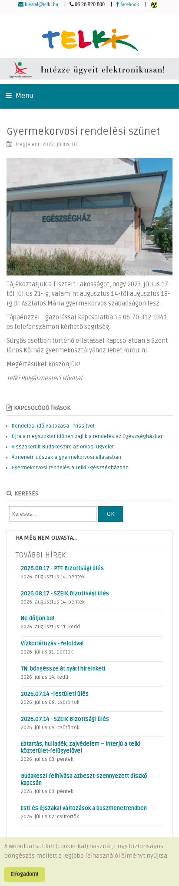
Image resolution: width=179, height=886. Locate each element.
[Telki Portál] (90, 36)
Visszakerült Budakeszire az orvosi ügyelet (63, 447)
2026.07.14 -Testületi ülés (55, 693)
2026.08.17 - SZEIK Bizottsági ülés (65, 593)
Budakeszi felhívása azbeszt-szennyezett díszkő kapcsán (84, 779)
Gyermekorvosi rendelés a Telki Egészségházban (70, 468)
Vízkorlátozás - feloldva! (52, 643)
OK (110, 514)
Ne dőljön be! (37, 618)
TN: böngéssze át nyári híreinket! (63, 668)
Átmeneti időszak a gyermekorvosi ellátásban (66, 457)
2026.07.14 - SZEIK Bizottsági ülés (65, 719)
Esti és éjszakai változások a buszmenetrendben (84, 808)
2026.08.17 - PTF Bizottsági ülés (62, 568)
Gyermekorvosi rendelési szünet (83, 131)
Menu (23, 96)
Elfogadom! (24, 874)
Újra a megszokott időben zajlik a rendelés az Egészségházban (88, 436)
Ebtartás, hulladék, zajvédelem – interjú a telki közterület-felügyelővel (80, 747)
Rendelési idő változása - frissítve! (53, 426)
